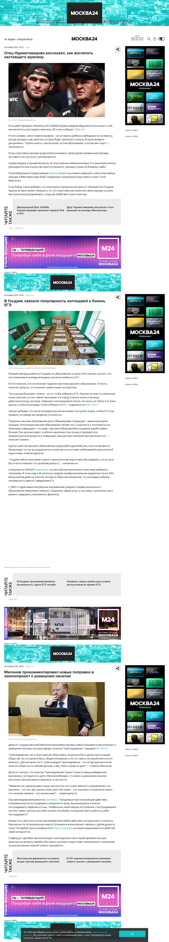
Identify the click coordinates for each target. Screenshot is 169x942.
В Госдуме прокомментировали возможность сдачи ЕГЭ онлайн (36, 583)
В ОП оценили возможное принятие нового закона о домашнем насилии (89, 860)
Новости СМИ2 (10, 272)
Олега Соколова (62, 828)
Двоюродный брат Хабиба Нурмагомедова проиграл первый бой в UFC (40, 210)
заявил (53, 173)
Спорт (27, 47)
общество (19, 228)
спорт (10, 228)
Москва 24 (84, 39)
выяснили (42, 470)
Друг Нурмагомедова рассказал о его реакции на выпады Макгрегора (90, 209)
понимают (52, 800)
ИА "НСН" (92, 405)
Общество (29, 295)
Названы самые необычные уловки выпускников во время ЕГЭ (88, 583)
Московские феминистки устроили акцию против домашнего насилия (38, 860)
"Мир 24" (79, 129)
